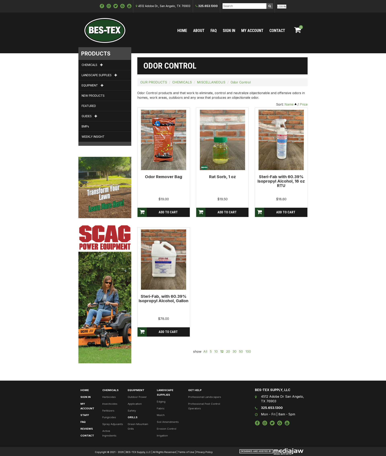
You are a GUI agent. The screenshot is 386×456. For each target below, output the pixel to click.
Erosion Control (166, 428)
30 (234, 351)
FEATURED (89, 106)
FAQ (213, 30)
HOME (182, 30)
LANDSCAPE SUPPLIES (97, 75)
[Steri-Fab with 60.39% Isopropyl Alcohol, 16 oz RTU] (281, 140)
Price (304, 104)
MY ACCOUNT (252, 30)
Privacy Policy (204, 452)
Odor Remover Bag (163, 176)
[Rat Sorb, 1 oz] (222, 140)
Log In (282, 6)
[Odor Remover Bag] (163, 140)
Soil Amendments (168, 421)
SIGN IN (229, 30)
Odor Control (241, 82)
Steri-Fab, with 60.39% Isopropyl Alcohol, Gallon (163, 298)
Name (289, 104)
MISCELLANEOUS (211, 82)
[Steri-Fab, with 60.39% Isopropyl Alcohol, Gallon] (163, 259)
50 (241, 351)
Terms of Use (186, 452)
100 (248, 351)
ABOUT (198, 30)
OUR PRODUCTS (153, 82)
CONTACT (277, 30)
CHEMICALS (90, 65)
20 (228, 351)
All (205, 351)
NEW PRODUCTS (93, 95)
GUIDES (87, 116)
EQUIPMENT (90, 85)
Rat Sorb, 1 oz (222, 176)
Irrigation (162, 435)
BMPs (85, 126)
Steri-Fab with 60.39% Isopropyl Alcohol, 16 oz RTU (281, 181)
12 (222, 351)
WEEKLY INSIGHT (93, 136)
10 (216, 351)
